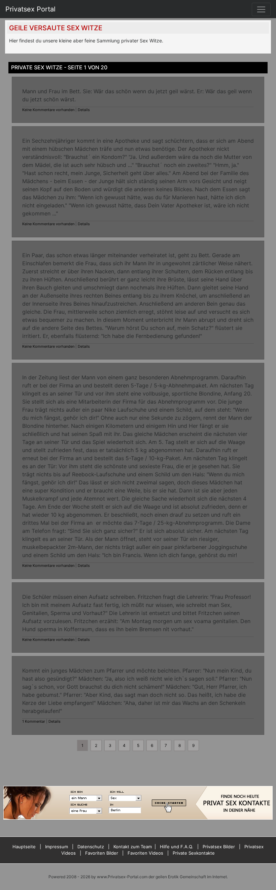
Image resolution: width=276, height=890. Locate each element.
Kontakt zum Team (132, 846)
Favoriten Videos (145, 853)
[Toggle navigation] (261, 9)
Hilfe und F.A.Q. (176, 846)
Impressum (56, 846)
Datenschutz (90, 846)
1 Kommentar (33, 721)
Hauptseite (24, 846)
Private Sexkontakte (194, 853)
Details (84, 109)
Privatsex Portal (30, 9)
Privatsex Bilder (219, 846)
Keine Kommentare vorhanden (48, 109)
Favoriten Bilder (101, 853)
